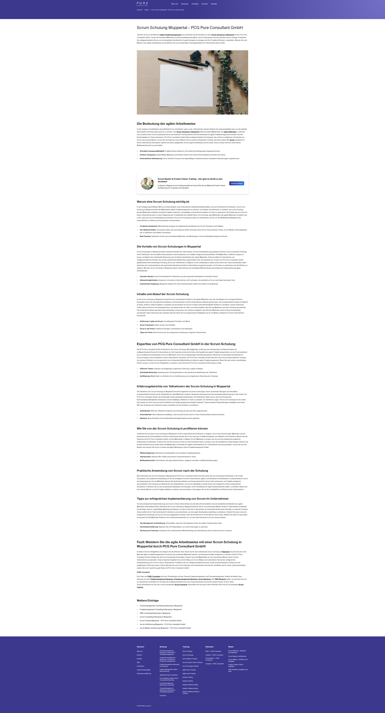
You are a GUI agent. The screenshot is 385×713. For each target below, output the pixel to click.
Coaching (163, 695)
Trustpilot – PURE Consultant (214, 664)
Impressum (140, 666)
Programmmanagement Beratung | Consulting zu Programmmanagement (167, 659)
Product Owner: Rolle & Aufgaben (235, 665)
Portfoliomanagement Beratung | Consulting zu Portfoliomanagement (167, 652)
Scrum (232, 140)
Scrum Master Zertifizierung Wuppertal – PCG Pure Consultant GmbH (165, 628)
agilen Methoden (230, 132)
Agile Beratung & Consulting (168, 675)
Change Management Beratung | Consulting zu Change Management (167, 690)
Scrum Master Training (190, 659)
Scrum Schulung (188, 655)
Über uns (174, 4)
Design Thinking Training (190, 685)
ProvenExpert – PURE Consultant (212, 659)
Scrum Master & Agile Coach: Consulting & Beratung (169, 679)
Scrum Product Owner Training (192, 662)
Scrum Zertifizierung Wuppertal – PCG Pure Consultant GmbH (162, 624)
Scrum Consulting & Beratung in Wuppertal (156, 617)
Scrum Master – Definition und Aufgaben (237, 660)
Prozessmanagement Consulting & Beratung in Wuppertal (161, 606)
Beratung (184, 4)
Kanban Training (188, 677)
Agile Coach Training (189, 670)
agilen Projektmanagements (170, 35)
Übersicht (140, 647)
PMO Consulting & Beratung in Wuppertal (155, 613)
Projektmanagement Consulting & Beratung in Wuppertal (161, 609)
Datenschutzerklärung (144, 673)
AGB (138, 662)
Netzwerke (209, 647)
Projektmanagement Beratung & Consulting (169, 665)
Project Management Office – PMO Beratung (169, 670)
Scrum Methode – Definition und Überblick (237, 651)
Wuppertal (226, 552)
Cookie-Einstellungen (143, 670)
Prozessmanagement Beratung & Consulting (167, 684)
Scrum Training (187, 651)
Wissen (147, 10)
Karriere (205, 4)
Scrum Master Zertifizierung (237, 656)
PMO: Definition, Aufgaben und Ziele (238, 670)
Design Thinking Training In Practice (191, 692)
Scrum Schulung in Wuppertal (223, 35)
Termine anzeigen (237, 183)
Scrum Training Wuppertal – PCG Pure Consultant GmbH (160, 621)
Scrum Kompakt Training (190, 666)
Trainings (195, 4)
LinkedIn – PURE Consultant (214, 655)
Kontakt (214, 4)
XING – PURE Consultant (213, 651)
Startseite (139, 10)
